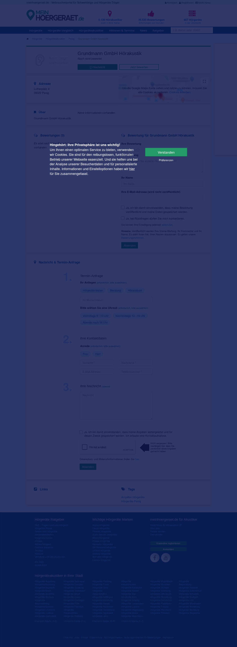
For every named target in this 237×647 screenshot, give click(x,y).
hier (132, 168)
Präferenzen (166, 160)
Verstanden (166, 152)
